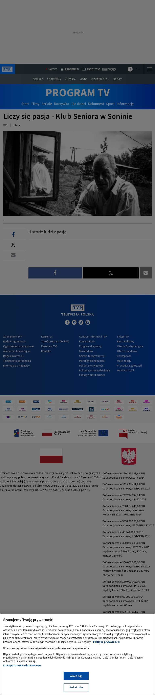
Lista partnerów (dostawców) (22, 665)
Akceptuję (76, 676)
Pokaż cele (76, 687)
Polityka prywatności (106, 642)
